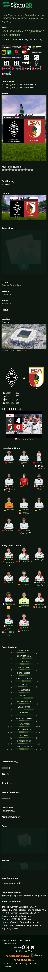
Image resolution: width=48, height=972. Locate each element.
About (6, 963)
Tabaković (10, 399)
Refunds (34, 963)
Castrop (24, 533)
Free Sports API (9, 943)
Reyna (12, 489)
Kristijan (40, 607)
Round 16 (6, 303)
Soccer (19, 15)
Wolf (39, 585)
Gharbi (24, 630)
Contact (7, 966)
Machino (37, 468)
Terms (15, 963)
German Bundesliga (34, 15)
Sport (12, 15)
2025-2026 (6, 18)
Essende (10, 562)
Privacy (23, 963)
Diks (8, 396)
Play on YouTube (25, 439)
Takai (24, 512)
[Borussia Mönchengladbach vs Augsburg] (24, 423)
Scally (8, 392)
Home (4, 15)
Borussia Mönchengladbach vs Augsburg (23, 33)
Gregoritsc (10, 631)
